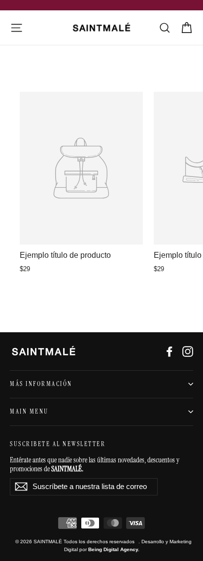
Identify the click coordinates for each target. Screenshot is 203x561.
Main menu (29, 412)
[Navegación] (16, 27)
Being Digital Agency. (113, 549)
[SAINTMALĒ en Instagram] (187, 351)
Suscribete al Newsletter (57, 444)
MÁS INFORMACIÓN (41, 384)
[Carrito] (186, 27)
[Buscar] (164, 27)
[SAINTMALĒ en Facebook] (169, 351)
